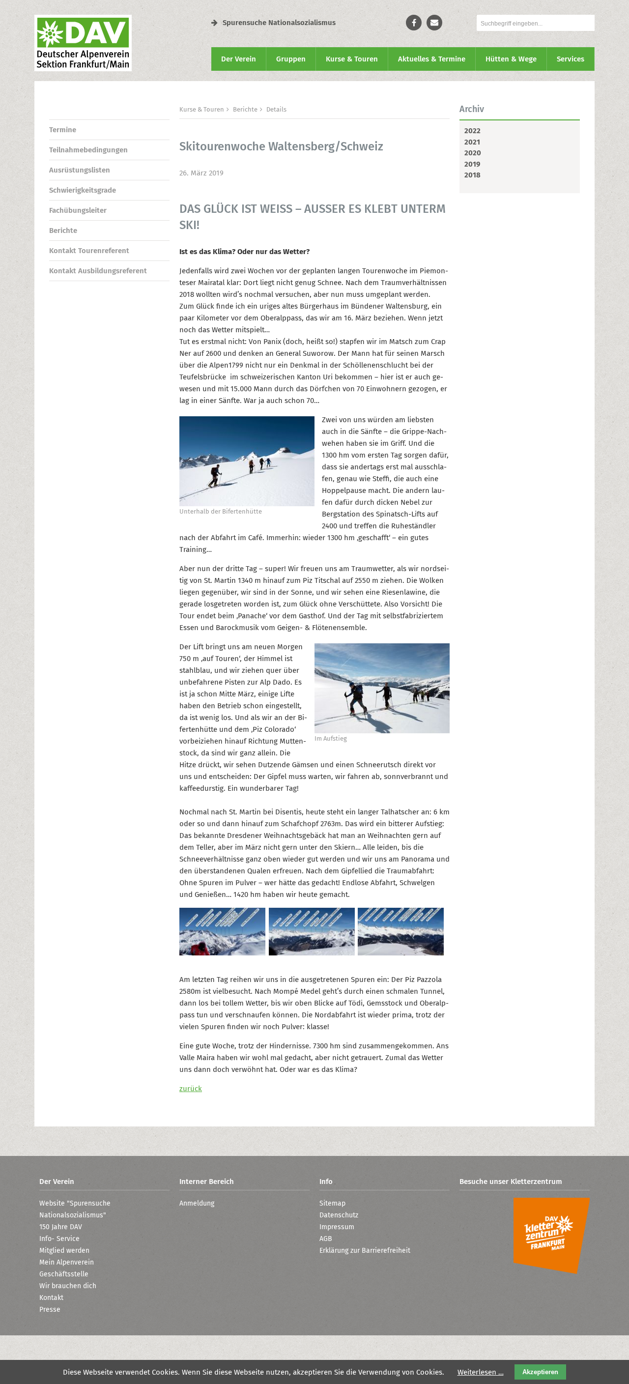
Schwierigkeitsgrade (82, 190)
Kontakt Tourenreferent (89, 250)
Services (570, 59)
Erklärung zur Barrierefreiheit (364, 1250)
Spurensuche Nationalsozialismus (279, 22)
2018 (472, 175)
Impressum (336, 1227)
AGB (325, 1239)
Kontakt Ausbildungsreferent (98, 270)
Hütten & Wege (511, 59)
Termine (62, 129)
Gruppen (291, 59)
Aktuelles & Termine (431, 59)
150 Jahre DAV (60, 1227)
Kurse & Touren (352, 59)
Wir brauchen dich (67, 1286)
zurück (190, 1088)
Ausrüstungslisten (79, 170)
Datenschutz (338, 1215)
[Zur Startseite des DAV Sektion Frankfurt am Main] (83, 68)
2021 (472, 142)
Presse (49, 1309)
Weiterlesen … (480, 1372)
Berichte (63, 230)
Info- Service (59, 1239)
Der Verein (238, 59)
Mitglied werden (64, 1250)
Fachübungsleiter (78, 210)
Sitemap (332, 1203)
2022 (472, 130)
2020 (472, 152)
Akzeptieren (540, 1372)
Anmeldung (196, 1203)
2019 (472, 164)
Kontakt (51, 1298)
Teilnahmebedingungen (88, 149)
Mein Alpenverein (66, 1262)
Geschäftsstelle (63, 1274)
